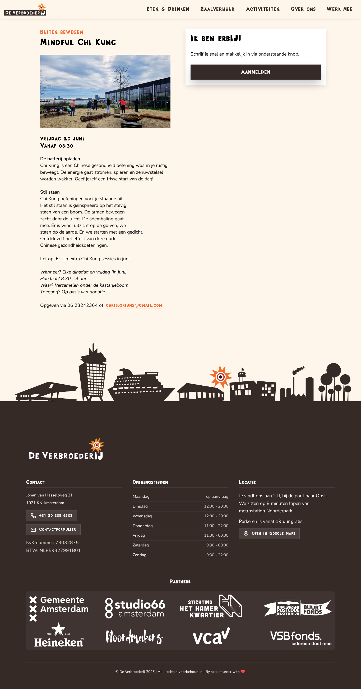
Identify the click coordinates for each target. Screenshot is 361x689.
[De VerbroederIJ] (65, 450)
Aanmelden (256, 72)
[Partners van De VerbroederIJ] (180, 620)
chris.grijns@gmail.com (134, 305)
